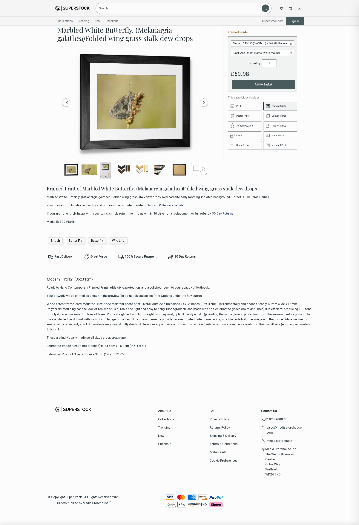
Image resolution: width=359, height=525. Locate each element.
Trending (83, 21)
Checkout (112, 21)
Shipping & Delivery (223, 436)
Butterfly (97, 240)
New (97, 21)
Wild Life (118, 240)
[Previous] (66, 102)
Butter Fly (75, 240)
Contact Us (269, 411)
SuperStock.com (272, 21)
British (55, 240)
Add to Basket (263, 84)
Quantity (254, 63)
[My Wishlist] (281, 8)
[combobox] (179, 8)
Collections (65, 21)
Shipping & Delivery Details (164, 205)
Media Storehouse (95, 503)
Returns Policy (220, 427)
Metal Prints (218, 452)
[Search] (265, 8)
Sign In (295, 21)
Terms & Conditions (224, 444)
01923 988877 (276, 419)
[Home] (72, 8)
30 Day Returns (222, 213)
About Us (164, 411)
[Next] (204, 102)
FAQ (213, 411)
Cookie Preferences (223, 460)
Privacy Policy (219, 419)
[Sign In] (299, 8)
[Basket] (290, 8)
